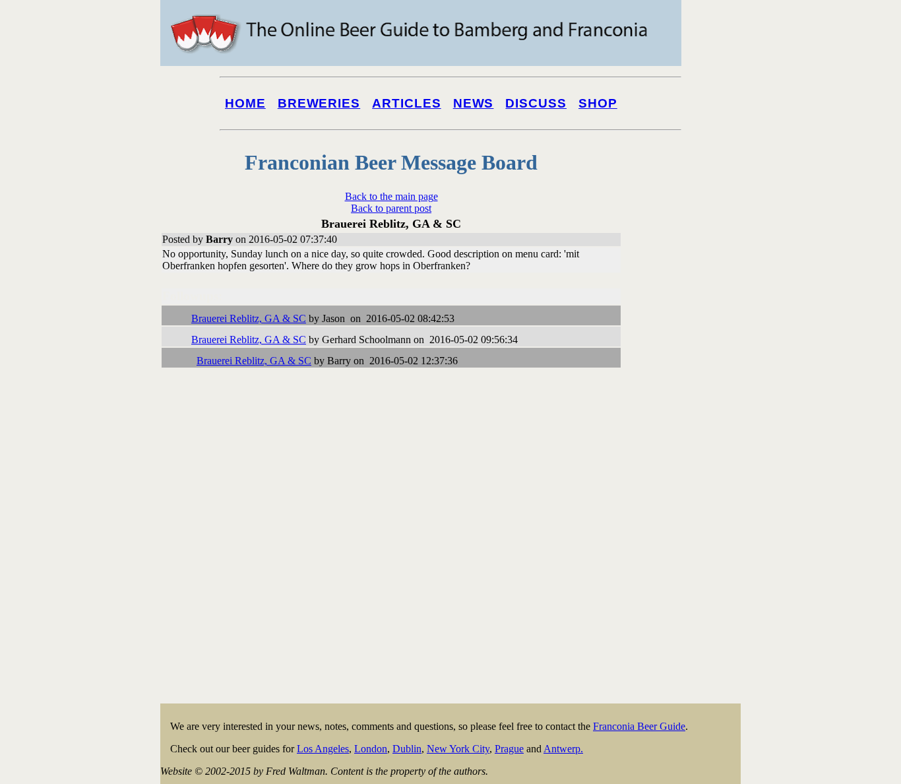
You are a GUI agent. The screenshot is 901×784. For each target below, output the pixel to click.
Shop (597, 103)
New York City (458, 748)
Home (245, 103)
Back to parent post (391, 208)
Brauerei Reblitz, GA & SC (248, 318)
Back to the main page (391, 196)
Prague (509, 748)
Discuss (536, 103)
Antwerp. (563, 748)
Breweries (319, 103)
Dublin (406, 748)
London (370, 748)
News (473, 103)
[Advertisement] (688, 503)
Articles (406, 103)
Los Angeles (323, 748)
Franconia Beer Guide (639, 726)
